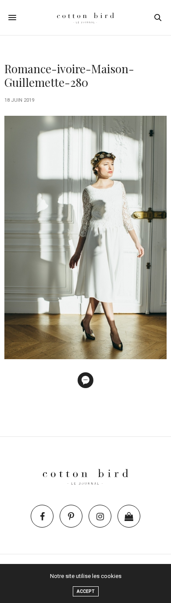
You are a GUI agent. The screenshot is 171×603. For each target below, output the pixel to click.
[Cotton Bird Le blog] (85, 17)
